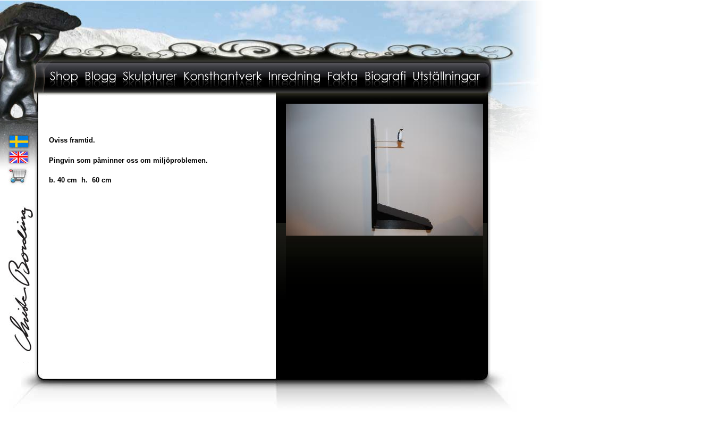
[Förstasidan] (272, 58)
